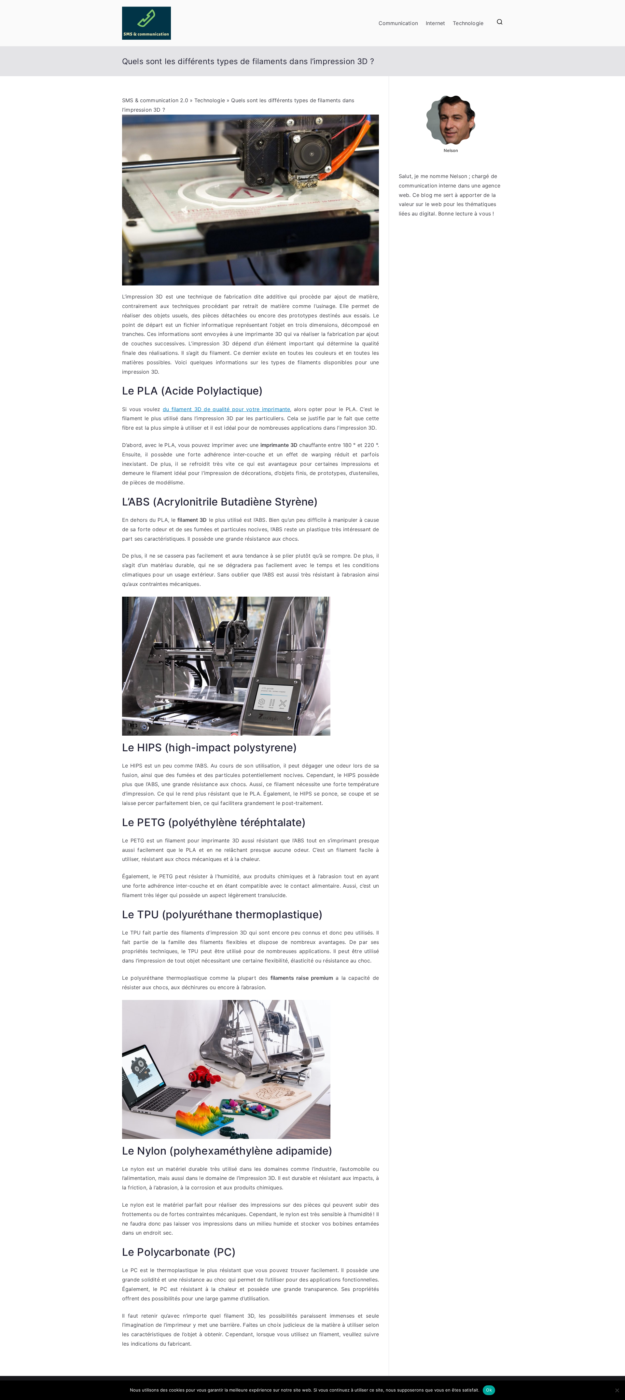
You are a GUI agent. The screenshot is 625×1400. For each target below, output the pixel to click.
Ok (489, 1390)
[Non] (617, 1390)
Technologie (468, 23)
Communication (398, 23)
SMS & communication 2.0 (155, 100)
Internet (435, 23)
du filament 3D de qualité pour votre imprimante (226, 409)
